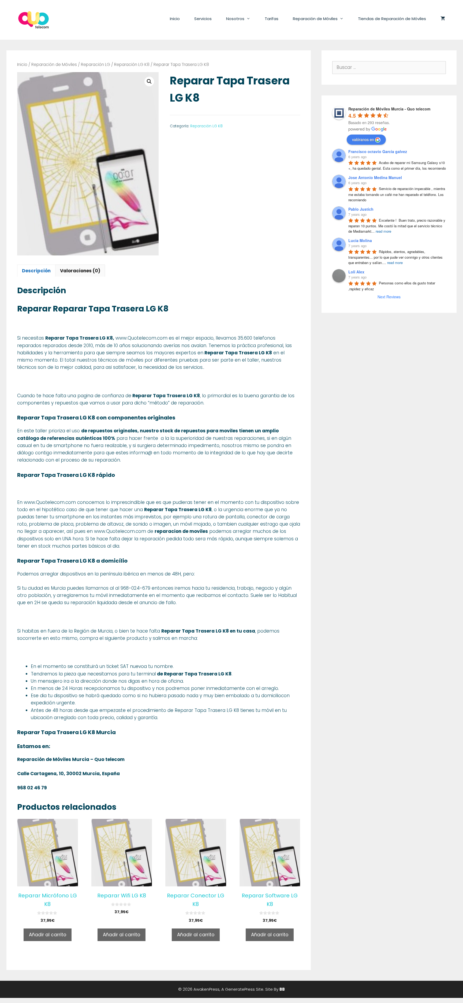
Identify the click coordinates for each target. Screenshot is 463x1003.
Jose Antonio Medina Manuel (375, 177)
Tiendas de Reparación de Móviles (392, 18)
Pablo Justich (361, 209)
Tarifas (271, 18)
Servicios (203, 18)
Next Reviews (389, 296)
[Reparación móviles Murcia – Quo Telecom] (33, 19)
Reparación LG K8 (132, 64)
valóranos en (363, 139)
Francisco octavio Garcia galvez (377, 151)
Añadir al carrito (47, 934)
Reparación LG (95, 64)
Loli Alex (356, 271)
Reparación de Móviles (315, 18)
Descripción (36, 271)
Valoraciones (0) (80, 271)
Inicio (175, 18)
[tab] (36, 271)
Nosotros (235, 18)
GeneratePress (240, 989)
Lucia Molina (360, 240)
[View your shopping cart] (442, 19)
